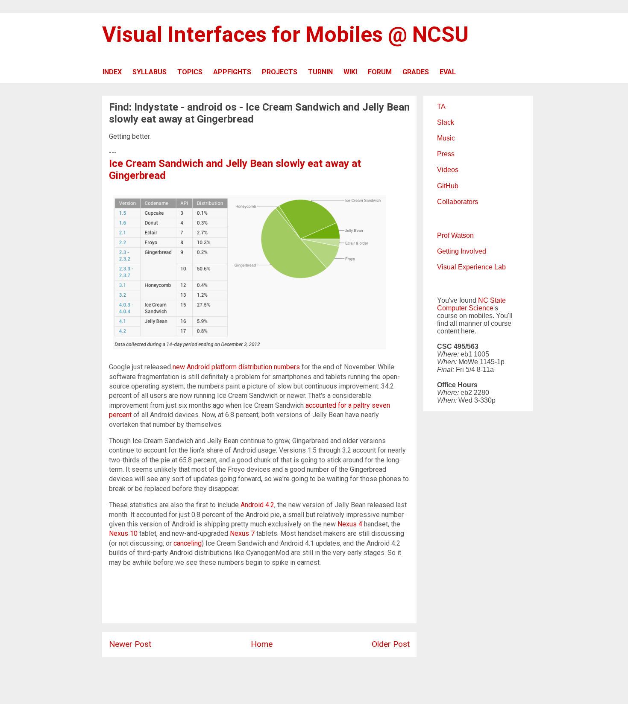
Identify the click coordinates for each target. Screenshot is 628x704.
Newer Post (130, 644)
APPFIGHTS (232, 72)
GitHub (447, 186)
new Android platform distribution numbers (236, 367)
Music (446, 138)
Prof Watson (455, 235)
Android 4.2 (257, 505)
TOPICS (189, 72)
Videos (447, 169)
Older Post (391, 644)
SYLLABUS (149, 72)
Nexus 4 (349, 524)
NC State (492, 300)
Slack (445, 122)
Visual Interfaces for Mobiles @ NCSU (285, 34)
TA (441, 106)
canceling (187, 543)
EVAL (448, 72)
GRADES (415, 72)
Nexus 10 (123, 533)
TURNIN (320, 72)
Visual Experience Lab (471, 267)
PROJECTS (279, 72)
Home (262, 644)
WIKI (350, 72)
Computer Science (465, 308)
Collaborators (457, 201)
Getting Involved (461, 251)
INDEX (112, 72)
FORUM (380, 72)
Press (446, 154)
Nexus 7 (242, 533)
